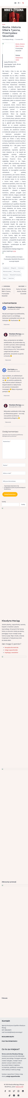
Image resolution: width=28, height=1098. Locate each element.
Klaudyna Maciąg (9, 39)
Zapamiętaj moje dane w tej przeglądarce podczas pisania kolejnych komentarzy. (14, 487)
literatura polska (7, 271)
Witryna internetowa (9, 481)
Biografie (13, 268)
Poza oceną (17, 271)
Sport (4, 278)
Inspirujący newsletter (11, 652)
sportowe (11, 278)
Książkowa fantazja (14, 307)
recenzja (5, 275)
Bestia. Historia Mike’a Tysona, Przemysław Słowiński (6, 291)
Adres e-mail (7, 473)
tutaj (14, 251)
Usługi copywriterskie (11, 650)
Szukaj (4, 501)
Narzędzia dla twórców (11, 647)
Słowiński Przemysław (15, 275)
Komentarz (7, 441)
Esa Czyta (11, 369)
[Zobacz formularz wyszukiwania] (23, 3)
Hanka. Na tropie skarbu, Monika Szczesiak (21, 290)
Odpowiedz (7, 324)
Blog (3, 24)
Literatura (21, 268)
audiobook (6, 268)
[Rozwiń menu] (15, 2)
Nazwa (5, 465)
